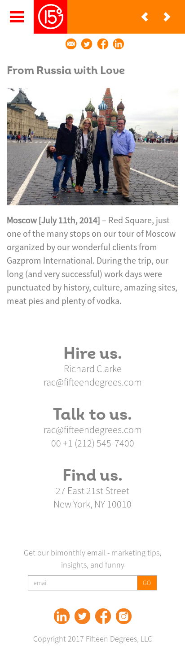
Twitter (82, 616)
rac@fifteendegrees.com (93, 382)
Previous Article (144, 17)
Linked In (62, 616)
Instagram (124, 616)
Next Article (167, 17)
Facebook (103, 616)
